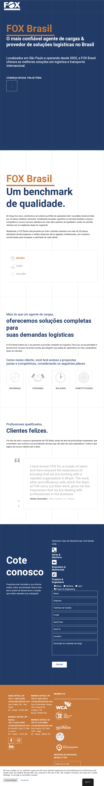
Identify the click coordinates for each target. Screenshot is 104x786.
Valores (21, 274)
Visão (19, 266)
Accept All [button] (24, 780)
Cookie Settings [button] (10, 780)
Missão (20, 258)
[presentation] (18, 501)
